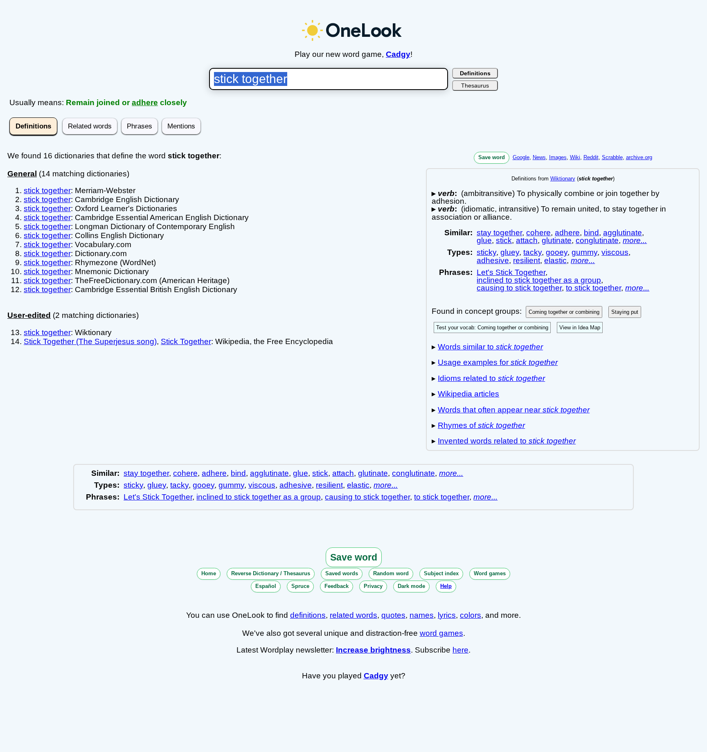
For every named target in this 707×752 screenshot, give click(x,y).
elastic (555, 260)
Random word (391, 573)
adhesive (493, 260)
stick (504, 240)
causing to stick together (519, 288)
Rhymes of (481, 425)
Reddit (591, 157)
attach (527, 240)
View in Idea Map (579, 327)
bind (591, 232)
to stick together (593, 288)
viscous (614, 252)
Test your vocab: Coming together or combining (492, 327)
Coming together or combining (564, 312)
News (539, 157)
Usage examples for (498, 362)
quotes (393, 615)
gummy (584, 252)
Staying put (624, 312)
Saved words (341, 573)
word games (441, 633)
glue (484, 240)
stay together (499, 232)
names (422, 615)
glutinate (557, 240)
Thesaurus (475, 85)
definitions (308, 615)
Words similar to (490, 346)
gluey (509, 252)
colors (470, 615)
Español (265, 586)
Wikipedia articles (468, 394)
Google (521, 157)
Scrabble (612, 157)
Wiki (575, 157)
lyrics (447, 615)
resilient (526, 260)
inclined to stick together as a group (539, 280)
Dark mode (411, 586)
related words (353, 615)
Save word (491, 157)
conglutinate (597, 240)
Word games (490, 573)
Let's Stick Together (511, 272)
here (460, 650)
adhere (145, 102)
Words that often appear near (514, 409)
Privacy (373, 586)
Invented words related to (507, 441)
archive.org (639, 157)
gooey (556, 252)
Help (446, 586)
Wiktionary (562, 179)
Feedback (336, 586)
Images (558, 157)
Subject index (441, 573)
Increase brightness (373, 650)
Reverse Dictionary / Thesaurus (270, 573)
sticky (486, 252)
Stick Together (186, 341)
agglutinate (622, 232)
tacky (532, 252)
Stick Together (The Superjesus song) (90, 341)
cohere (538, 232)
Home (208, 573)
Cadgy (398, 54)
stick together (47, 190)
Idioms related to (491, 378)
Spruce (300, 586)
